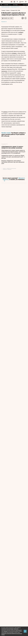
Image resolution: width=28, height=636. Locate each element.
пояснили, (4, 71)
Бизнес (8, 10)
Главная (3, 10)
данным (5, 111)
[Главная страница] (1, 1)
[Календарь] (11, 1)
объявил (14, 53)
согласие (5, 631)
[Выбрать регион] (17, 1)
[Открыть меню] (26, 2)
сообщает (20, 32)
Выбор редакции (5, 6)
